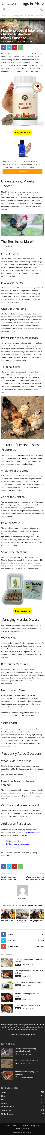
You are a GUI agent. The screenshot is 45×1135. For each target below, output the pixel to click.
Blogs (17, 1054)
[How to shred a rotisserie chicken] (7, 1008)
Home (2, 16)
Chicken (17, 976)
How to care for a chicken (7, 921)
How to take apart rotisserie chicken (28, 982)
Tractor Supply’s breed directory (28, 832)
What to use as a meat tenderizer (8, 878)
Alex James (7, 41)
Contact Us (24, 1126)
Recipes (4, 1103)
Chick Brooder (6, 1110)
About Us (15, 1126)
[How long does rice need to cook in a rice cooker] (7, 962)
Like (42, 934)
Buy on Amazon (22, 133)
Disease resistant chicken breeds (36, 921)
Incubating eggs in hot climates (26, 1060)
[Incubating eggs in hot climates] (7, 1063)
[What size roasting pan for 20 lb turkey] (7, 997)
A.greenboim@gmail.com (27, 1035)
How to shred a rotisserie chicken (27, 1005)
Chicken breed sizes (13, 841)
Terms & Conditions (22, 1128)
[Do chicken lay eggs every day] (22, 914)
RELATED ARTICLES (12, 905)
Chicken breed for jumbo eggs (17, 844)
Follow (41, 940)
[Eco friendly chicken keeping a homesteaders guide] (7, 1052)
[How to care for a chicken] (8, 914)
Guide (8, 16)
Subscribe (40, 946)
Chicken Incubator (7, 1107)
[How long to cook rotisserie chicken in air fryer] (7, 974)
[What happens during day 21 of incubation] (7, 1075)
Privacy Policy (34, 1126)
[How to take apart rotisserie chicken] (7, 985)
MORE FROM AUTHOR (32, 905)
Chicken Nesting (7, 1114)
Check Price (22, 172)
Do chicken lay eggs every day (21, 921)
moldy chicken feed (27, 715)
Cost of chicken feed (13, 847)
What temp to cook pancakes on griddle (35, 878)
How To (17, 964)
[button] (41, 10)
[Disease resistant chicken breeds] (37, 914)
